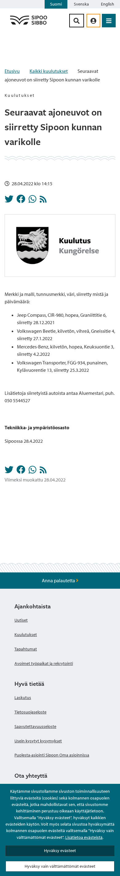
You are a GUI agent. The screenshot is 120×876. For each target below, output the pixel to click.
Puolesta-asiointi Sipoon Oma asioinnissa (51, 755)
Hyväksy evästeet (60, 850)
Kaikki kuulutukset (49, 71)
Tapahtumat (25, 649)
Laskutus (22, 697)
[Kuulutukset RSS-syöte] (43, 200)
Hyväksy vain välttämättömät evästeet (60, 866)
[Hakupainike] (76, 20)
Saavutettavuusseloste (35, 726)
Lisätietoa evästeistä (83, 837)
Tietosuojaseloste (30, 712)
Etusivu (12, 71)
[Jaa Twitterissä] (9, 200)
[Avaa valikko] (109, 20)
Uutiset (21, 620)
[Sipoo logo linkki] (28, 24)
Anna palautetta (59, 580)
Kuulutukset (25, 634)
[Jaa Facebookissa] (21, 200)
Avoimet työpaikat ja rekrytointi (43, 663)
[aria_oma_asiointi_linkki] (93, 20)
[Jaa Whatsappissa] (32, 200)
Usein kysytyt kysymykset (38, 741)
